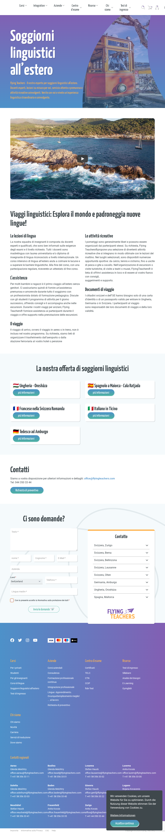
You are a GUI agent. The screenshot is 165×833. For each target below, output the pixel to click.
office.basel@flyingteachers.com (64, 773)
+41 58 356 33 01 (58, 776)
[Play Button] (82, 159)
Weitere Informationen (122, 815)
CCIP (87, 683)
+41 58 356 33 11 (20, 776)
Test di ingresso (18, 693)
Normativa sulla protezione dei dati (53, 600)
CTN (87, 678)
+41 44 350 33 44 (95, 816)
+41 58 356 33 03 (20, 796)
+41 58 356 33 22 (95, 796)
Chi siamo (15, 722)
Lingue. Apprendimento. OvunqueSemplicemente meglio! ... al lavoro (64, 696)
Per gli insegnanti (18, 678)
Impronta (14, 830)
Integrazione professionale (61, 687)
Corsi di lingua (17, 683)
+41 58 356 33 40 (58, 796)
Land (12, 577)
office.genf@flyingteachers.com (101, 792)
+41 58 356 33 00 (133, 776)
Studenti (14, 673)
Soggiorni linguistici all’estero (24, 688)
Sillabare (126, 673)
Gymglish (127, 688)
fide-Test (89, 688)
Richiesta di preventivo (59, 705)
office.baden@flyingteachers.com (64, 792)
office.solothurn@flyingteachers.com (28, 792)
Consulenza (53, 673)
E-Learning (127, 683)
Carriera (14, 732)
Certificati (90, 668)
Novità (13, 727)
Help (54, 830)
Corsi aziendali (55, 668)
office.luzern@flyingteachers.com (139, 773)
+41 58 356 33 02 (95, 776)
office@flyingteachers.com (99, 478)
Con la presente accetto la (41, 600)
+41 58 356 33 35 (58, 816)
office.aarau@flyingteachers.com (27, 773)
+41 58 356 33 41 (20, 816)
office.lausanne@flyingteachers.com (103, 773)
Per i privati (15, 668)
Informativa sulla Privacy (32, 830)
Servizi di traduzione (20, 737)
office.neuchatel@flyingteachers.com (29, 812)
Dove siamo (16, 742)
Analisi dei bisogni (131, 678)
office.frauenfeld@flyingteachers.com (66, 812)
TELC (87, 673)
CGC (47, 830)
